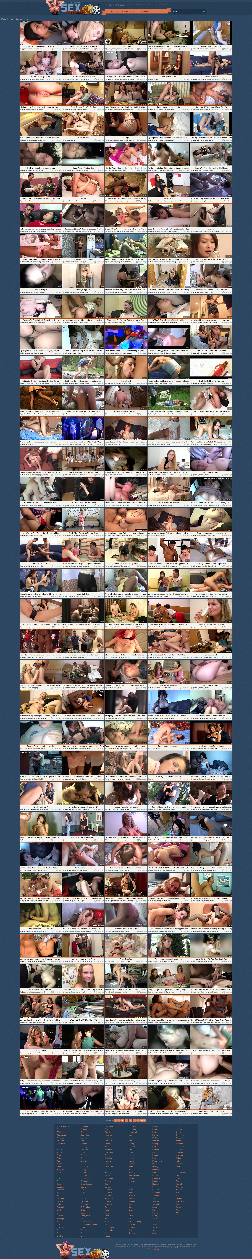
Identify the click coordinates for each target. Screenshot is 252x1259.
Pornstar (155, 1149)
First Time (109, 1152)
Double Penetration (89, 1224)
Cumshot (84, 1190)
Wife (178, 1204)
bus (123, 505)
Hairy (107, 1210)
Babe (59, 1167)
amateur (208, 49)
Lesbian (131, 1158)
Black (59, 1210)
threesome (40, 79)
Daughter (84, 1201)
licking (168, 566)
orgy (123, 535)
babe (119, 201)
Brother (60, 1236)
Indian (107, 1236)
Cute (83, 1193)
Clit (82, 1164)
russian (156, 49)
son (41, 49)
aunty (155, 170)
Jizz (130, 1141)
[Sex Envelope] (73, 7)
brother (126, 231)
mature (167, 109)
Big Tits (60, 1201)
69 (177, 1213)
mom (30, 49)
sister (165, 140)
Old (129, 1219)
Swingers (180, 1155)
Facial (107, 1132)
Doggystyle (85, 1216)
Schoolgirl (156, 1190)
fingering (215, 931)
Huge (107, 1233)
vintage (113, 1113)
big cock (79, 109)
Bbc (58, 1175)
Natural (131, 1198)
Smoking (156, 1227)
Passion (155, 1135)
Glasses (108, 1195)
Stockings (180, 1138)
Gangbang (109, 1178)
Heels (107, 1221)
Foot (106, 1164)
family (124, 840)
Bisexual (60, 1207)
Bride (59, 1230)
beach (128, 809)
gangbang (33, 79)
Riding (155, 1175)
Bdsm (59, 1181)
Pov (154, 1152)
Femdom (108, 1141)
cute (160, 383)
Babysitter (61, 1170)
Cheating (84, 1155)
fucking (166, 444)
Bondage (60, 1219)
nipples (46, 414)
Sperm (179, 1129)
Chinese (84, 1158)
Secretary (156, 1193)
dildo (131, 109)
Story (178, 1141)
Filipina (108, 1146)
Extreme (108, 1129)
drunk (77, 49)
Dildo (83, 1210)
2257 (153, 1249)
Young (179, 1210)
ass (37, 170)
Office (130, 1213)
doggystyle (38, 475)
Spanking (180, 1126)
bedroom (128, 262)
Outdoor (131, 1233)
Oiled (130, 1216)
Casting (84, 1146)
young (87, 292)
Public (154, 1158)
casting (173, 262)
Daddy (83, 1198)
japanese (25, 49)
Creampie (85, 1181)
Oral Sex (132, 1224)
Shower (155, 1207)
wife (77, 79)
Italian (130, 1135)
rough (127, 931)
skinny (32, 475)
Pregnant (156, 1155)
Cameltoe (85, 1138)
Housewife (109, 1230)
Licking (131, 1161)
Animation (61, 1149)
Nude (130, 1204)
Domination (85, 1221)
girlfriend (67, 322)
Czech (83, 1195)
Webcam (180, 1201)
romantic (71, 931)
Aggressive (61, 1135)
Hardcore (108, 1216)
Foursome (109, 1167)
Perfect (155, 1138)
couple (41, 109)
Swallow (179, 1152)
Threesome (181, 1172)
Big (58, 1193)
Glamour (108, 1193)
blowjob (47, 79)
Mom (130, 1193)
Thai (178, 1170)
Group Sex (109, 1204)
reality (163, 535)
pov (86, 262)
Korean (131, 1149)
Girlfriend (108, 1190)
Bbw (58, 1178)
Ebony (83, 1230)
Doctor (83, 1213)
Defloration (85, 1207)
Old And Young (134, 1221)
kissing (166, 596)
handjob (89, 688)
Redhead (156, 1170)
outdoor (81, 383)
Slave (154, 1219)
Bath (59, 1172)
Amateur (60, 1138)
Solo (154, 1230)
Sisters (155, 1213)
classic (166, 49)
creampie (115, 322)
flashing (157, 992)
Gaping (108, 1181)
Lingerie (131, 1164)
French (108, 1170)
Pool (154, 1146)
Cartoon (84, 1144)
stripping (84, 535)
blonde (114, 49)
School (155, 1187)
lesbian (152, 201)
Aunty (59, 1164)
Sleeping (156, 1221)
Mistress (131, 1190)
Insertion (132, 1129)
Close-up (84, 1167)
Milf (129, 1184)
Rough (155, 1181)
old (170, 49)
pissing (173, 292)
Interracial (132, 1132)
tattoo (126, 49)
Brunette (84, 1126)
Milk (130, 1187)
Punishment (157, 1161)
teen (151, 49)
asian (34, 49)
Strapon (179, 1144)
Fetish (107, 1144)
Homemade (109, 1227)
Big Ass (60, 1195)
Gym (107, 1207)
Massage (132, 1172)
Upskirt (179, 1190)
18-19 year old (158, 140)
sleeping (35, 262)
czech (89, 748)
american (213, 596)
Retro (154, 1172)
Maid (130, 1170)
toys (85, 475)
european (214, 809)
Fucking (108, 1172)
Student (179, 1149)
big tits (81, 79)
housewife (111, 292)
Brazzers (60, 1227)
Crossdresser (86, 1184)
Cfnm (83, 1152)
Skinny (155, 1216)
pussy (215, 322)
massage (45, 809)
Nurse (130, 1207)
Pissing (155, 1144)
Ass (58, 1161)
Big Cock (60, 1198)
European (109, 1126)
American (61, 1144)
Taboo (178, 1158)
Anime (59, 1152)
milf (38, 49)
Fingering (108, 1149)
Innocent (132, 1126)
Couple (84, 1178)
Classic (84, 1161)
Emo (83, 1233)
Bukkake (84, 1129)
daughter (164, 505)
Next (143, 1120)
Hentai (107, 1224)
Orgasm (131, 1227)
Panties (155, 1126)
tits (120, 718)
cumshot (125, 748)
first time (163, 231)
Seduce (155, 1195)
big (44, 992)
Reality (155, 1167)
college (156, 383)
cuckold (128, 383)
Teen (178, 1167)
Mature (131, 1178)
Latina (131, 1155)
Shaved (155, 1201)
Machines (132, 1167)
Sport (178, 1132)
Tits (177, 1175)
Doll (82, 1219)
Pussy (154, 1164)
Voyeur (179, 1198)
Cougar (84, 1175)
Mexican (131, 1181)
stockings (120, 49)
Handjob (108, 1213)
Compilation (86, 1172)
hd (124, 322)
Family (107, 1138)
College (84, 1170)
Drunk (83, 1227)
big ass (117, 292)
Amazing (60, 1141)
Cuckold (84, 1187)
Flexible (108, 1161)
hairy (87, 49)
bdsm (80, 840)
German (108, 1187)
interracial (32, 170)
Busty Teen (85, 1135)
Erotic (83, 1236)
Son (154, 1233)
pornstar (119, 535)
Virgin (178, 1195)
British (59, 1233)
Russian (155, 1184)
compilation (205, 201)
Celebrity (84, 1149)
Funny (107, 1175)
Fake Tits (108, 1135)
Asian (59, 1158)
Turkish (179, 1184)
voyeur (205, 170)
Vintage (179, 1193)
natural (130, 627)
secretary (212, 201)
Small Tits (156, 1224)
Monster (131, 1195)
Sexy (154, 1198)
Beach (59, 1184)
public (209, 383)
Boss (59, 1221)
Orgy (130, 1230)
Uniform (179, 1187)
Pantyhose (156, 1129)
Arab (59, 1155)
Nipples (131, 1201)
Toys (178, 1181)
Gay (106, 1184)
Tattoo (178, 1161)
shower (211, 170)
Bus (82, 1132)
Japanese (132, 1138)
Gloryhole (109, 1198)
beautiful (121, 79)
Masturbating (133, 1175)
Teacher (179, 1164)
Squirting (180, 1135)
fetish (120, 322)
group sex (129, 535)
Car (82, 1141)
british (43, 748)
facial (130, 748)
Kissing (131, 1144)
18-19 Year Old (63, 1126)
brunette (82, 49)
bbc (212, 383)
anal (194, 79)
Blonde (60, 1213)
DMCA (157, 1249)
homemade (161, 292)
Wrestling (180, 1207)
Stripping (180, 1146)
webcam (170, 170)
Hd (106, 1219)
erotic (42, 627)
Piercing (155, 1141)
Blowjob (60, 1216)
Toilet (178, 1178)
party (82, 262)
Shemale (156, 1204)
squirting (37, 627)
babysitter (213, 718)
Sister (154, 1210)
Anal (59, 1146)
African (60, 1132)
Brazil (59, 1224)
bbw (151, 170)
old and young (115, 262)
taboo (172, 718)
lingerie (130, 49)
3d (58, 1129)
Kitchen (131, 1146)
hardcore (30, 201)
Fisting (107, 1155)
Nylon (130, 1210)
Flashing (108, 1158)
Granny (108, 1201)
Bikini (59, 1204)
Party (154, 1132)
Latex (130, 1152)
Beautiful (60, 1187)
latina (170, 1053)
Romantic (156, 1178)
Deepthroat (85, 1204)
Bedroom (60, 1190)
